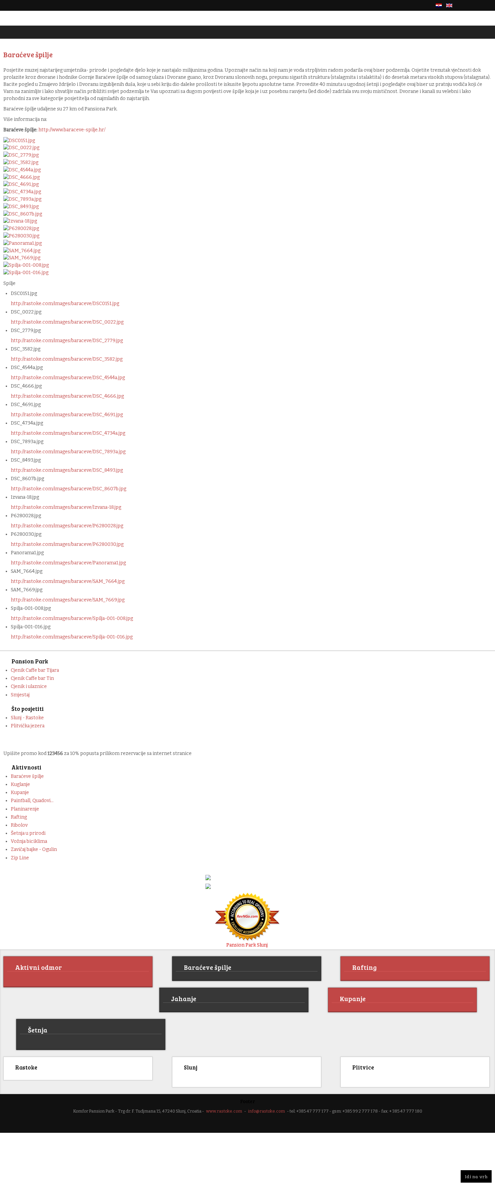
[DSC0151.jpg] (19, 140)
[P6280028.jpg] (21, 228)
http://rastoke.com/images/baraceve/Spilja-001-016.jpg (72, 637)
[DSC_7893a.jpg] (22, 199)
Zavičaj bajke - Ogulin (34, 849)
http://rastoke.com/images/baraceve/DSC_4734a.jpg (68, 433)
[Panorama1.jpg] (22, 243)
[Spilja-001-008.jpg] (26, 265)
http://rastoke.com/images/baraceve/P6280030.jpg (67, 544)
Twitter (476, 5)
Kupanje (20, 792)
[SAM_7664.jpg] (21, 250)
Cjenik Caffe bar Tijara (35, 670)
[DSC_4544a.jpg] (22, 169)
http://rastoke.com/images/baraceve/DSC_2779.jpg (67, 340)
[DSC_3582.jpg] (20, 162)
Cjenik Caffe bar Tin (32, 678)
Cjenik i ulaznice (29, 686)
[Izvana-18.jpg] (20, 221)
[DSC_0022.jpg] (21, 148)
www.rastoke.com (224, 1110)
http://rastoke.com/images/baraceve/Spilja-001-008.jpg (72, 618)
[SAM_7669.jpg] (21, 258)
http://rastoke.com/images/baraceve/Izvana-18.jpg (66, 507)
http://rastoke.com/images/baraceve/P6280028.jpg (67, 526)
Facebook (465, 5)
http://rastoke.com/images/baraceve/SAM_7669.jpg (68, 600)
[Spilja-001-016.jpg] (25, 272)
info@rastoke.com (266, 1110)
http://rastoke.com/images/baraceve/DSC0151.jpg (65, 303)
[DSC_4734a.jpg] (22, 191)
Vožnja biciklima (29, 841)
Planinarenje (25, 809)
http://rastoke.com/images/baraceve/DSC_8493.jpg (67, 470)
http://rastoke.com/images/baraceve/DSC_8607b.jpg (68, 489)
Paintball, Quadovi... (32, 800)
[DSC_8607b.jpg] (22, 214)
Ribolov (19, 825)
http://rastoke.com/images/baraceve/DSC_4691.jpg (67, 415)
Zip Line (20, 858)
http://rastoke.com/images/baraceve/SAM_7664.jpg (68, 581)
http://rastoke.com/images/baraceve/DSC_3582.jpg (67, 359)
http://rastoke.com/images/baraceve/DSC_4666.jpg (67, 396)
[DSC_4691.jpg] (21, 184)
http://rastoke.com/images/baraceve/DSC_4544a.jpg (68, 378)
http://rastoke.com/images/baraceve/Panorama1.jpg (68, 563)
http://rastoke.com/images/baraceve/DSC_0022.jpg (67, 322)
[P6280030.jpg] (21, 235)
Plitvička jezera (27, 726)
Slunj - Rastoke (27, 718)
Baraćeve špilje (27, 776)
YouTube (488, 5)
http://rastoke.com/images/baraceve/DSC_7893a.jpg (68, 452)
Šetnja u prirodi (28, 833)
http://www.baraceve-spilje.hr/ (71, 130)
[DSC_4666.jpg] (21, 177)
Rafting (19, 817)
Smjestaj (20, 695)
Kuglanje (20, 784)
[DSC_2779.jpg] (21, 155)
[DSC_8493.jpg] (21, 206)
